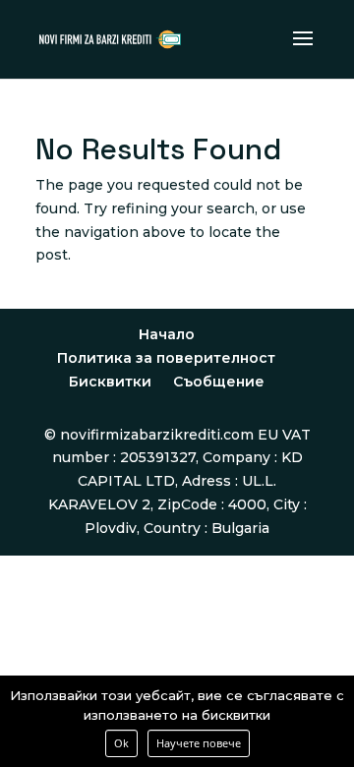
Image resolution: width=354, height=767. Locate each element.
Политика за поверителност (166, 358)
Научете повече (198, 743)
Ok (121, 743)
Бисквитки (110, 381)
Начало (167, 334)
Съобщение (219, 381)
